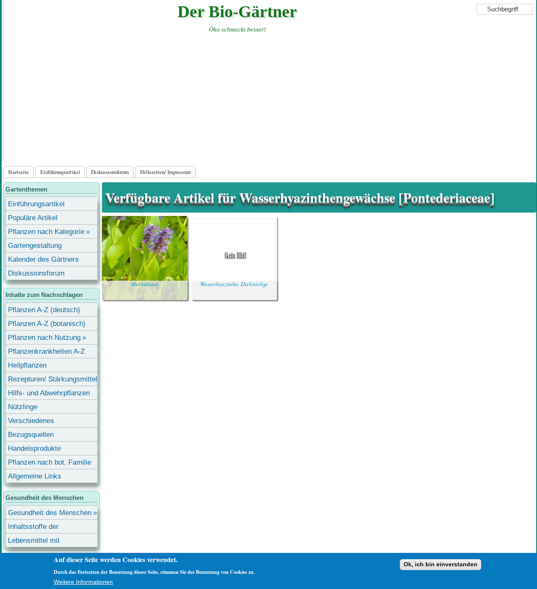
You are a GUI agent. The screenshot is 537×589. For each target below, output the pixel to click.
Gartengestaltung (35, 246)
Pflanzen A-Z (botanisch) (47, 324)
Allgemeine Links (34, 476)
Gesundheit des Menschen (49, 513)
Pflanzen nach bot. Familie (49, 462)
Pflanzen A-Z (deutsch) (44, 310)
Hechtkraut (145, 284)
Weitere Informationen (83, 581)
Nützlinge (22, 407)
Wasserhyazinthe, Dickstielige (234, 284)
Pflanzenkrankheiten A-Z (46, 351)
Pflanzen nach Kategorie (46, 232)
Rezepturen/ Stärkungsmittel (52, 379)
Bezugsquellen (31, 435)
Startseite (18, 172)
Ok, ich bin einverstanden (440, 564)
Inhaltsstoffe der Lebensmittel (33, 528)
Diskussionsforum (110, 172)
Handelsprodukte (34, 448)
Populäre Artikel (32, 218)
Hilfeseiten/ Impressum (165, 172)
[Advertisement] (269, 101)
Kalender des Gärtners (43, 259)
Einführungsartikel (60, 172)
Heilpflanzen (27, 365)
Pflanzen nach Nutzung (44, 338)
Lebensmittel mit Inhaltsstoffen (34, 541)
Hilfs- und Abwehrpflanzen (49, 393)
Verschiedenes (31, 421)
